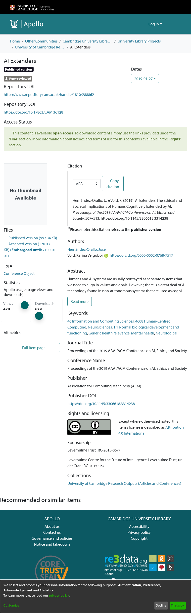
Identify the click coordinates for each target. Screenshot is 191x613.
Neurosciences (100, 327)
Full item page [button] (33, 347)
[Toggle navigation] (174, 24)
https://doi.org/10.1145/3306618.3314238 (101, 403)
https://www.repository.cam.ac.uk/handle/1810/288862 (49, 94)
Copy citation (112, 183)
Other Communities (41, 41)
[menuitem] (144, 24)
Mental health (142, 332)
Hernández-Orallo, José (86, 249)
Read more (80, 301)
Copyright (139, 538)
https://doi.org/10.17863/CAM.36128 (33, 112)
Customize (11, 605)
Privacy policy (139, 532)
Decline (161, 605)
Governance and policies (52, 538)
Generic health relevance (109, 332)
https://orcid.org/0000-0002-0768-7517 (141, 255)
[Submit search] (137, 24)
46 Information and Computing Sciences (100, 321)
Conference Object (19, 273)
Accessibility (139, 526)
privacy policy (59, 595)
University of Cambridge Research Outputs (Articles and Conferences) (40, 46)
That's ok (177, 605)
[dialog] (95, 596)
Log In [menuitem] (153, 23)
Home (15, 41)
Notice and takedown (52, 544)
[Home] (32, 7)
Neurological (166, 332)
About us (52, 526)
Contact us (52, 532)
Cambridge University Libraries (87, 41)
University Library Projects (139, 41)
